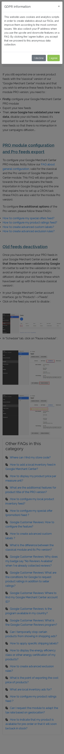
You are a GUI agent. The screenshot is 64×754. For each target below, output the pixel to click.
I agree (53, 58)
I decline (39, 58)
